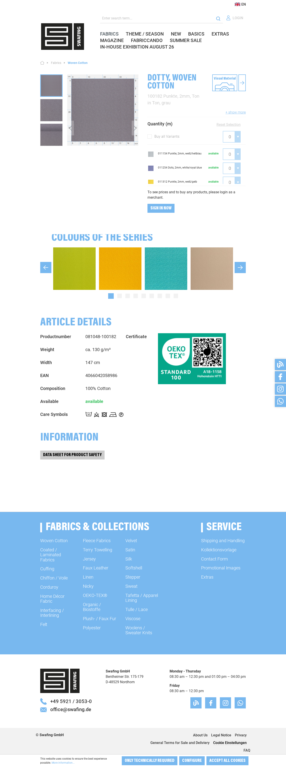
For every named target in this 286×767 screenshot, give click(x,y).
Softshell (133, 568)
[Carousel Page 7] (160, 296)
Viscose (132, 618)
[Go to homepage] (62, 36)
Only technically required (150, 761)
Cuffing (47, 568)
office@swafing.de (70, 709)
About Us (200, 735)
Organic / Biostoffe (92, 607)
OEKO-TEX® (95, 595)
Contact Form (214, 559)
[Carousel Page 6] (151, 296)
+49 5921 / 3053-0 (71, 701)
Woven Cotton (54, 540)
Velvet (131, 540)
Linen (88, 577)
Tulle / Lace (136, 609)
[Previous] (70, 128)
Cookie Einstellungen (230, 743)
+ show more (235, 112)
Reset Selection (229, 124)
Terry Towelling (97, 549)
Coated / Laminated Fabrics (50, 555)
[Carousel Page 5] (143, 296)
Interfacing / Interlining (52, 613)
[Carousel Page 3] (127, 296)
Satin (130, 549)
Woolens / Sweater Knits (138, 630)
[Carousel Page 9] (176, 296)
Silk (128, 559)
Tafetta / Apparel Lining (141, 598)
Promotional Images (220, 568)
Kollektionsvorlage (218, 549)
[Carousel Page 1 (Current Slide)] (111, 296)
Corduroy (49, 587)
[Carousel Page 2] (119, 296)
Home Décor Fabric (52, 599)
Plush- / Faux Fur (99, 618)
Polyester (92, 627)
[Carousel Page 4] (135, 296)
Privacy (241, 735)
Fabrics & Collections (97, 527)
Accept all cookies (227, 761)
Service (224, 527)
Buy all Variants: (167, 136)
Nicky (88, 586)
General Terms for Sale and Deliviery (180, 743)
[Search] (218, 18)
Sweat (131, 586)
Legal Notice (221, 735)
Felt (43, 624)
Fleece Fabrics (97, 540)
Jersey (89, 559)
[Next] (135, 128)
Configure (192, 761)
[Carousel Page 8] (168, 296)
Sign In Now (161, 208)
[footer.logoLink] (60, 680)
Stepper (132, 577)
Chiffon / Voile (54, 578)
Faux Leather (95, 568)
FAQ (247, 750)
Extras (207, 577)
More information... (63, 762)
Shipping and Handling (223, 540)
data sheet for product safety (72, 455)
